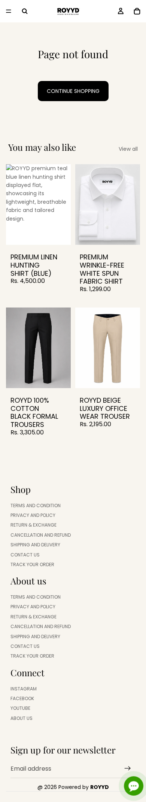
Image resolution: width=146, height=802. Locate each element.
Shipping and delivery (35, 545)
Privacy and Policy (32, 515)
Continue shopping (73, 91)
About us (21, 718)
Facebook (22, 698)
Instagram (23, 688)
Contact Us (25, 554)
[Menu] (8, 11)
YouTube (20, 708)
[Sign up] (128, 768)
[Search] (24, 11)
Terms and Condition (35, 505)
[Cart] (137, 11)
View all (128, 149)
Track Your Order (32, 564)
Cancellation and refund (40, 534)
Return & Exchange (33, 525)
